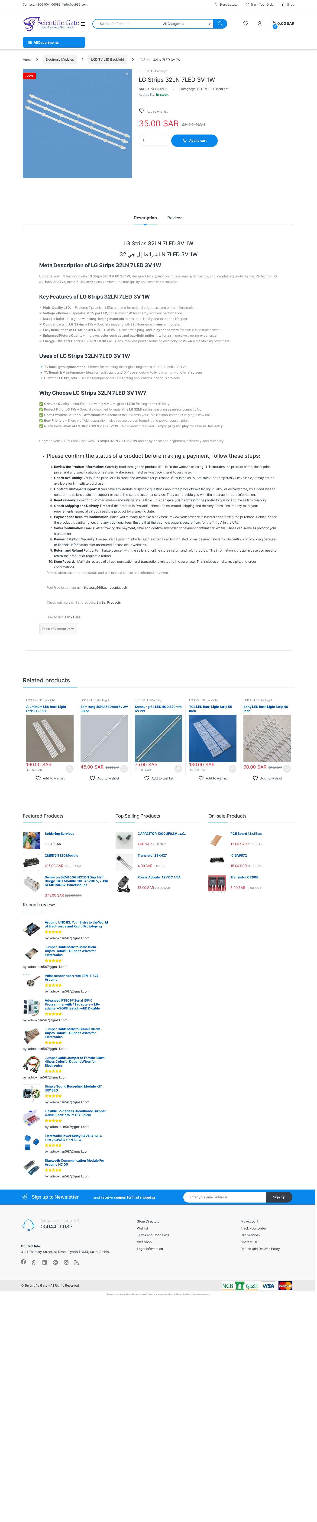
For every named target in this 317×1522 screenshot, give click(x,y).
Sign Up (279, 1197)
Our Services (250, 1235)
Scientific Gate (36, 1285)
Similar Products (109, 602)
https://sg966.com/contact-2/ (104, 587)
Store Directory (148, 1221)
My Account (250, 1221)
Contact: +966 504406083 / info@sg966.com (55, 4)
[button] (127, 74)
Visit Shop (144, 1242)
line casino (197, 1294)
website (184, 467)
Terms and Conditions (153, 1235)
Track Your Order (263, 4)
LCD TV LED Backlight (107, 59)
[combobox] (126, 24)
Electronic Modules (60, 59)
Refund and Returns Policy (260, 1249)
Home (27, 59)
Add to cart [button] (70, 769)
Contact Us (249, 1242)
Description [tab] (145, 218)
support (103, 494)
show (71, 629)
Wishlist (142, 1228)
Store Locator (229, 4)
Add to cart (198, 140)
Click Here (72, 617)
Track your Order (253, 1228)
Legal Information (150, 1249)
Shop (290, 4)
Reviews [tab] (175, 218)
